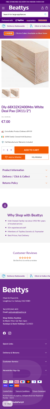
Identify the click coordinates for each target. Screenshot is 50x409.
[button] (46, 8)
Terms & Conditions (23, 391)
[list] (25, 63)
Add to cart (31, 150)
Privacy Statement (39, 391)
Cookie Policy (8, 391)
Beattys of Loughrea (15, 396)
